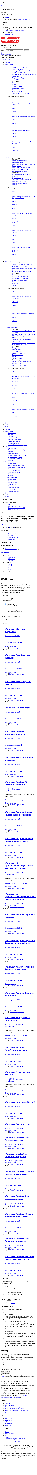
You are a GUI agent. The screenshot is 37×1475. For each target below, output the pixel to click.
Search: (3, 50)
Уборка (14, 84)
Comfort (10, 566)
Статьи (7, 1432)
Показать (4, 616)
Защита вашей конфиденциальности (16, 1410)
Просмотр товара (10, 646)
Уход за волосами (17, 355)
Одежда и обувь (17, 358)
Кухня (7, 446)
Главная (7, 527)
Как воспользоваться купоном (14, 1407)
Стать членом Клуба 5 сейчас (14, 30)
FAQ (6, 1412)
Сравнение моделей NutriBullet (15, 1439)
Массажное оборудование (20, 276)
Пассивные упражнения (20, 278)
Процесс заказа (9, 1405)
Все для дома (9, 431)
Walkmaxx (13, 537)
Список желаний (13, 509)
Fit (9, 567)
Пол (8, 555)
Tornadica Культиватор (19, 67)
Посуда (14, 185)
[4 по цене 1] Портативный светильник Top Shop (21, 71)
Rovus (11, 539)
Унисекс (11, 560)
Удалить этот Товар (11, 549)
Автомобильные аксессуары (21, 93)
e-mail (2, 1376)
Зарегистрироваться (24, 19)
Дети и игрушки (10, 423)
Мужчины (11, 559)
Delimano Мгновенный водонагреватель (19, 161)
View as (3, 620)
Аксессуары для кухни (19, 183)
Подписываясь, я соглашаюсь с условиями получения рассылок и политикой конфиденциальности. (18, 1375)
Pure (9, 569)
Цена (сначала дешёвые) (15, 610)
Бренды (7, 424)
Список (13, 620)
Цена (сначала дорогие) (14, 611)
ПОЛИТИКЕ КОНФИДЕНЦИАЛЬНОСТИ (14, 1396)
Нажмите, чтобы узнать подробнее (16, 800)
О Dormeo (8, 1422)
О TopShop (8, 1420)
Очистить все (5, 552)
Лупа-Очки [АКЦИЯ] (19, 365)
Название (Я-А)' (12, 608)
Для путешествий (18, 282)
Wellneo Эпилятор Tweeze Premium (23, 334)
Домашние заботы (18, 90)
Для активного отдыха (19, 280)
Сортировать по (6, 599)
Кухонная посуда (17, 178)
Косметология (16, 349)
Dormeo (12, 534)
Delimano (12, 535)
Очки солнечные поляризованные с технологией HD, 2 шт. (23, 265)
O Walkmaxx (9, 1425)
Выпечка (15, 176)
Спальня (15, 83)
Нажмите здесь (9, 34)
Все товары (12, 433)
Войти (7, 17)
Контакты (8, 1403)
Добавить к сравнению (16, 648)
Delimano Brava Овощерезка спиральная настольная (21, 170)
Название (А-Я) (12, 606)
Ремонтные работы (18, 88)
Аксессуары (16, 356)
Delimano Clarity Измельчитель (22, 167)
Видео (7, 1437)
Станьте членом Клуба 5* (16, 508)
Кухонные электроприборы (21, 174)
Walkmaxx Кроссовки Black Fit (22, 271)
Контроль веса (16, 348)
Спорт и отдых (9, 462)
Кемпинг (15, 283)
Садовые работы (17, 86)
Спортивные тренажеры (20, 275)
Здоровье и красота (11, 477)
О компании (9, 1418)
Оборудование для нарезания (21, 179)
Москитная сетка (17, 69)
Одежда (14, 285)
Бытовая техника (17, 91)
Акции (7, 426)
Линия (9, 562)
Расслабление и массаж (19, 353)
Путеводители (9, 1433)
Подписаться (5, 1373)
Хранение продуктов (19, 181)
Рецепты (7, 1435)
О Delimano (8, 1423)
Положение (10, 604)
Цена (8, 571)
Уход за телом (16, 351)
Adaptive (11, 564)
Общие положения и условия (14, 1408)
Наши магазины (6, 54)
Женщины (11, 557)
